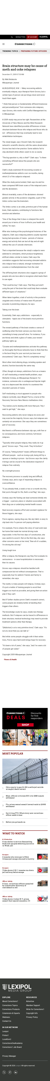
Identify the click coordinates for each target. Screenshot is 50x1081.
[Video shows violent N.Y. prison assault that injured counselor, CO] (42, 899)
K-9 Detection (7, 839)
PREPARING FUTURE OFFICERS (34, 51)
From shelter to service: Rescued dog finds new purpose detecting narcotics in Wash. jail (18, 844)
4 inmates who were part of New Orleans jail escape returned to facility (18, 858)
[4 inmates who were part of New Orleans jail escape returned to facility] (42, 857)
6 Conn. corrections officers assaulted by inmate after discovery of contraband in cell (17, 886)
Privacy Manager (9, 1056)
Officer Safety (7, 881)
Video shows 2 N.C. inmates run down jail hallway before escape (18, 871)
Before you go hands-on (15, 822)
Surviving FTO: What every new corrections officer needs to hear (24, 814)
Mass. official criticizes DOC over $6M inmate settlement (25, 797)
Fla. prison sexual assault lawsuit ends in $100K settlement (26, 805)
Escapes (5, 855)
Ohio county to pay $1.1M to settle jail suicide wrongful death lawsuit (24, 788)
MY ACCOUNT (32, 37)
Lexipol (18, 1066)
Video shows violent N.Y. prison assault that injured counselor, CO (16, 900)
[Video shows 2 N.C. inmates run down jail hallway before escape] (42, 870)
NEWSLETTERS (20, 37)
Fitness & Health (10, 659)
